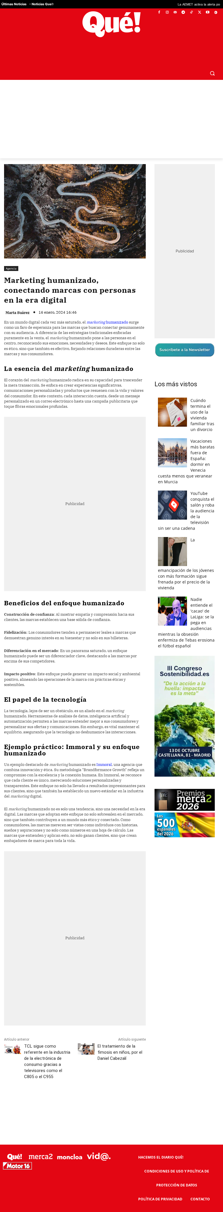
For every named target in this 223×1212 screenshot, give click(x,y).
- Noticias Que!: (41, 4)
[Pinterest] (78, 1102)
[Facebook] (159, 12)
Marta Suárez (18, 313)
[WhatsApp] (91, 1102)
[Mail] (175, 12)
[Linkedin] (118, 1102)
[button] (212, 73)
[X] (199, 12)
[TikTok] (191, 12)
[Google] (215, 12)
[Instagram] (167, 12)
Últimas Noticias (13, 4)
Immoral (104, 764)
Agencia (11, 268)
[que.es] (111, 24)
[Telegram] (183, 12)
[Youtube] (207, 12)
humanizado (107, 322)
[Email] (131, 1102)
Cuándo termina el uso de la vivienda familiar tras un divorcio (202, 415)
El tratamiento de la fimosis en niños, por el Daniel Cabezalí (120, 1052)
